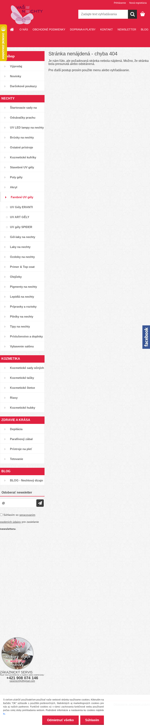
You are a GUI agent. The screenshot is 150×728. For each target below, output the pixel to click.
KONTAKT (106, 29)
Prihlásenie (120, 3)
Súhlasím (92, 720)
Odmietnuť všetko (60, 720)
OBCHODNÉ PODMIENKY (49, 29)
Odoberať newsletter (17, 492)
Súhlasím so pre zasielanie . (19, 521)
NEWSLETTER (127, 29)
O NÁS (24, 29)
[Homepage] (12, 29)
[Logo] (27, 14)
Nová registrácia (138, 3)
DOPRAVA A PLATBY (83, 29)
